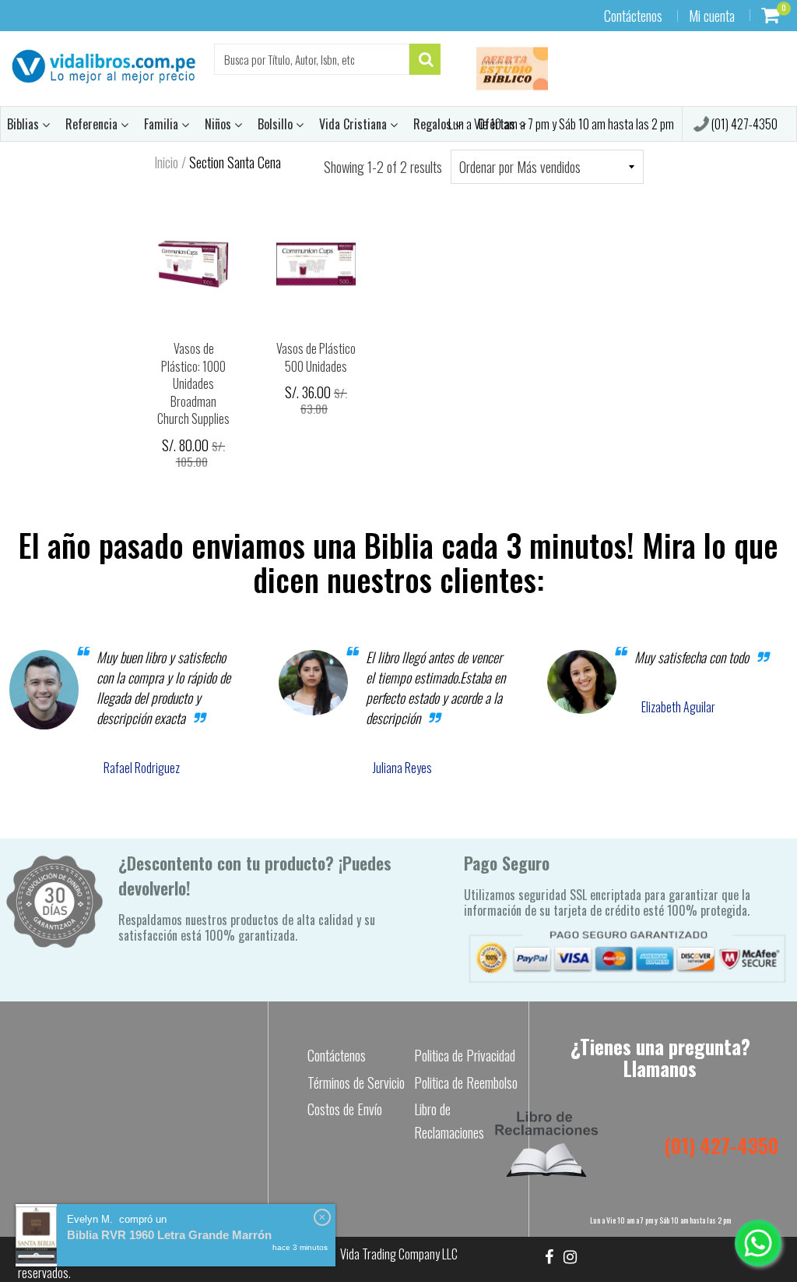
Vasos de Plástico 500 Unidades (316, 357)
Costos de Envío (344, 1109)
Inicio (166, 162)
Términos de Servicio (356, 1082)
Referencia (93, 124)
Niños (219, 124)
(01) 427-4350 (743, 124)
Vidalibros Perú (93, 1254)
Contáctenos (633, 15)
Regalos (434, 124)
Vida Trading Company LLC (399, 1254)
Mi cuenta (712, 15)
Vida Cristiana (354, 124)
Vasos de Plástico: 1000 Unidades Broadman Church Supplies (193, 383)
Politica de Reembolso (466, 1082)
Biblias (24, 124)
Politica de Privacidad (464, 1055)
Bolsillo (277, 124)
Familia (162, 124)
